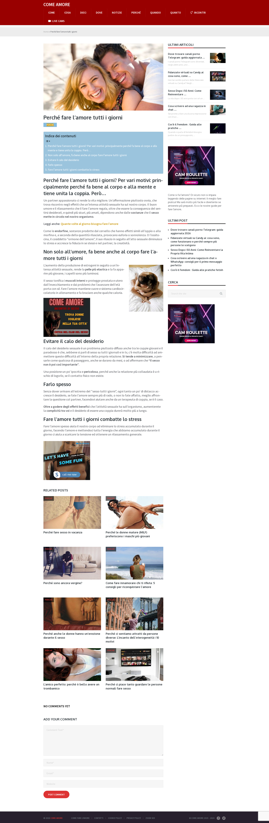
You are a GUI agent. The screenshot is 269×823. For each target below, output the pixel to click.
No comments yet (56, 706)
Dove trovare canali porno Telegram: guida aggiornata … (186, 55)
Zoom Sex (150, 818)
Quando (155, 12)
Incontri (199, 12)
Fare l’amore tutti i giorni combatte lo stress (73, 169)
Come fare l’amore (80, 818)
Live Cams (58, 21)
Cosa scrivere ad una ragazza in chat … (187, 107)
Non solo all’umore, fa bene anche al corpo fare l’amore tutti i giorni (87, 155)
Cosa (67, 12)
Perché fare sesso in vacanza (62, 532)
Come (51, 12)
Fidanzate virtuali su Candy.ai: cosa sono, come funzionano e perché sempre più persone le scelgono (195, 241)
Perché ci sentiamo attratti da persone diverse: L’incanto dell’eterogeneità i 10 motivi (132, 637)
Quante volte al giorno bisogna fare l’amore (89, 224)
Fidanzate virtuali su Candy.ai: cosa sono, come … (186, 74)
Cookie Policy (115, 818)
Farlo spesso (55, 165)
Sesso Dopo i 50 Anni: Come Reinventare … (184, 92)
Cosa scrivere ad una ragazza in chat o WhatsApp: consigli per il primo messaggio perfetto (196, 262)
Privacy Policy (134, 818)
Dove (99, 12)
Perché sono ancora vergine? (62, 583)
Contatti (98, 818)
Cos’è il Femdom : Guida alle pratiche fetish (197, 270)
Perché (136, 12)
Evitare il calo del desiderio (63, 160)
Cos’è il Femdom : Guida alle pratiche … (185, 126)
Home (46, 31)
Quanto (175, 12)
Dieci (83, 12)
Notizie (117, 12)
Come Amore (56, 4)
